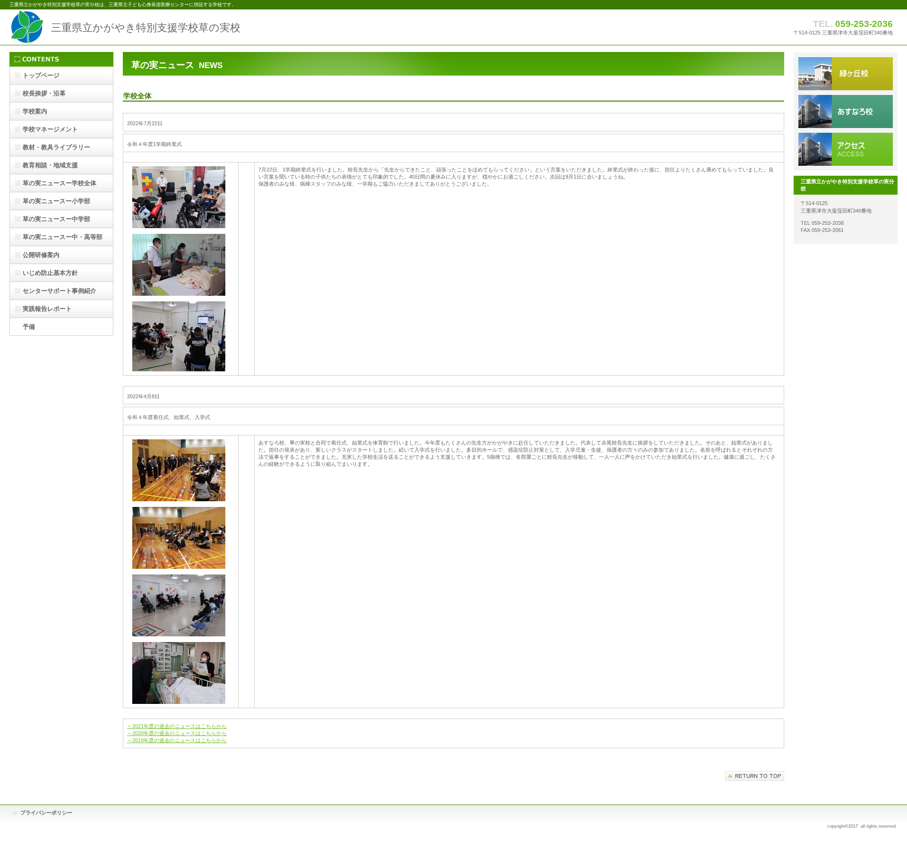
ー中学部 (56, 219)
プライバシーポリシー (46, 812)
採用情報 (845, 111)
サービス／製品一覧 (845, 73)
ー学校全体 (59, 183)
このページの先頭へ (754, 776)
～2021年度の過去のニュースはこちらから (177, 726)
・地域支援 (50, 165)
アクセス (845, 149)
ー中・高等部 (63, 236)
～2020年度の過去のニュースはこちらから (177, 733)
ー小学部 (56, 201)
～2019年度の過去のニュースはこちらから (177, 740)
